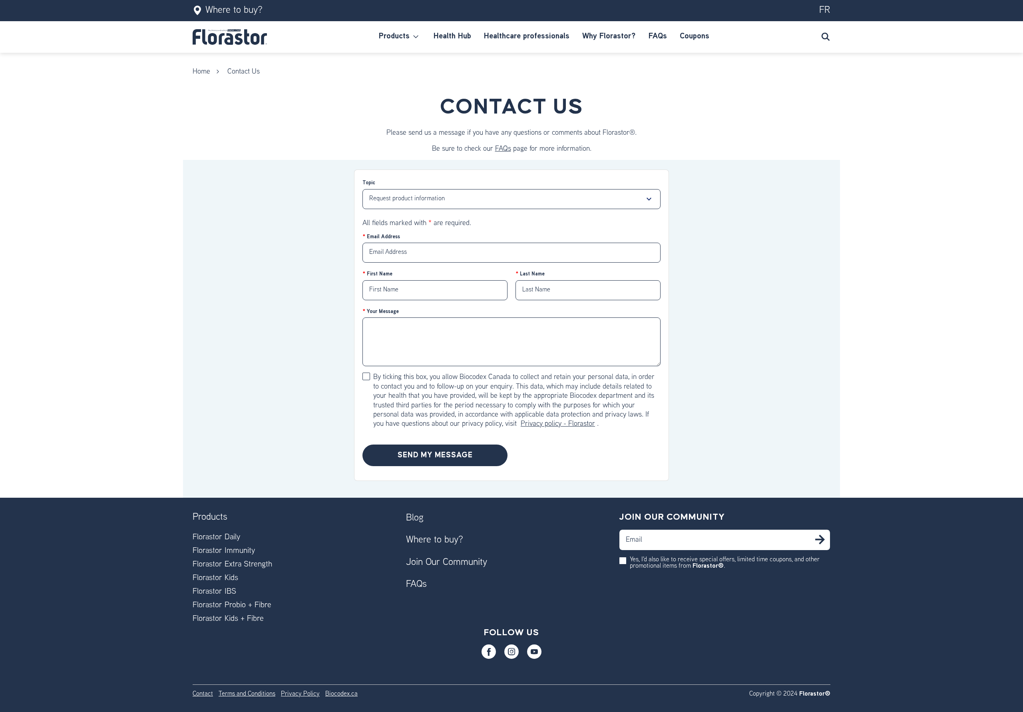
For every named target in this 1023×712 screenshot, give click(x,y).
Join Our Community (446, 562)
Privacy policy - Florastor (558, 424)
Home (201, 71)
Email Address (382, 237)
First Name (378, 274)
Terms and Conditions (247, 694)
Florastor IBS (214, 592)
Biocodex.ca (341, 694)
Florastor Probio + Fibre (232, 605)
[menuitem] (400, 37)
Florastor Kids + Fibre (228, 619)
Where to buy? (234, 10)
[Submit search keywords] (825, 37)
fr (824, 10)
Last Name (531, 274)
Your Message (382, 311)
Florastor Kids (215, 578)
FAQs (503, 149)
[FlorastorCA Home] (230, 37)
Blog (415, 518)
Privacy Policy (300, 694)
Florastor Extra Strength (232, 564)
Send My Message (435, 455)
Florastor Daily (216, 537)
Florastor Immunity (224, 551)
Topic (368, 183)
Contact (203, 694)
